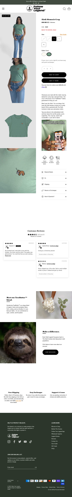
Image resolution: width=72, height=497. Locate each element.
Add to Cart (54, 75)
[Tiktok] (30, 441)
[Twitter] (19, 441)
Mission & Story (55, 426)
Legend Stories (55, 436)
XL (44, 44)
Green (49, 54)
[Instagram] (9, 441)
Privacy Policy (45, 487)
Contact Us (54, 441)
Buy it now (54, 81)
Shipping (46, 184)
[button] (46, 22)
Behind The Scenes (56, 429)
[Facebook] (14, 441)
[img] (9, 243)
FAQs (53, 448)
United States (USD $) (11, 481)
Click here (18, 400)
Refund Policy (52, 487)
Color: (45, 50)
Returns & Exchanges (50, 190)
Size (54, 34)
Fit (45, 178)
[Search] (64, 9)
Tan (44, 54)
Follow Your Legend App (57, 431)
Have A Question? (49, 196)
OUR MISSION (50, 352)
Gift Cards (54, 446)
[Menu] (3, 9)
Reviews (53, 438)
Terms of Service (60, 487)
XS (44, 38)
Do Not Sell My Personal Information (56, 489)
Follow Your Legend (15, 486)
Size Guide (63, 34)
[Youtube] (25, 441)
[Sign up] (36, 467)
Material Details (48, 172)
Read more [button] (8, 255)
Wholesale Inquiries (56, 434)
